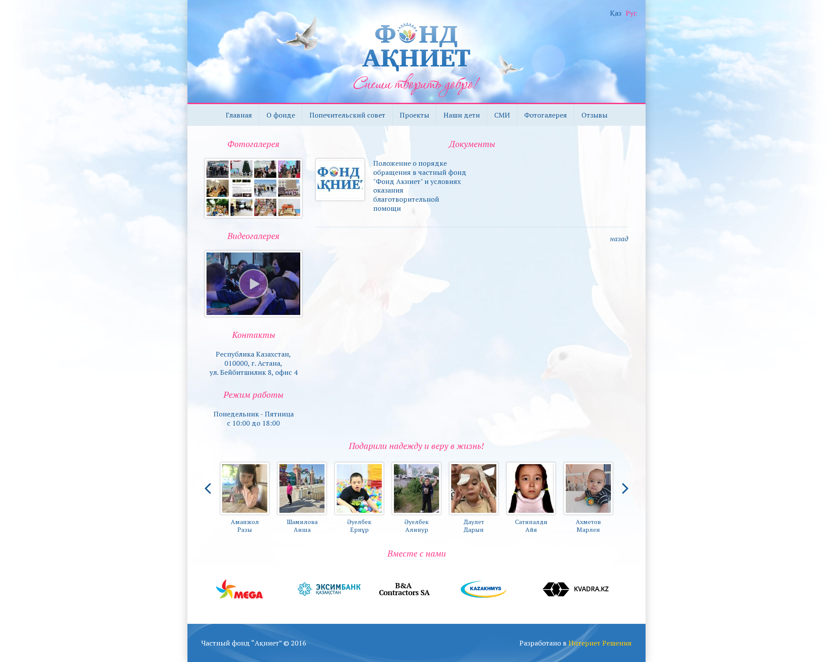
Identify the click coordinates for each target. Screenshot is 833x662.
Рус (631, 13)
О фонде (280, 115)
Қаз (615, 13)
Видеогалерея (253, 236)
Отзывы (594, 115)
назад (619, 238)
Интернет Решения (600, 643)
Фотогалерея (545, 115)
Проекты (414, 115)
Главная (239, 115)
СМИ (502, 115)
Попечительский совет (347, 115)
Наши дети (461, 115)
